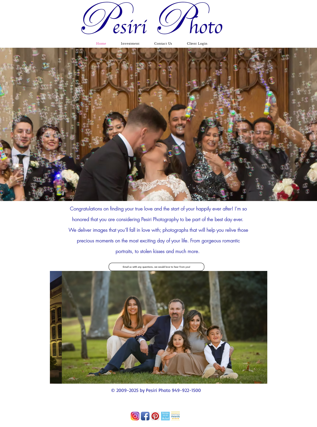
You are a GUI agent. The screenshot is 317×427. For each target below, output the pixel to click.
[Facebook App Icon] (145, 416)
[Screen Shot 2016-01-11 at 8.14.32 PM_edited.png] (175, 416)
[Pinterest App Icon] (155, 416)
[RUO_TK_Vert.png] (165, 416)
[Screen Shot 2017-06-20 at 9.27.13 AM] (135, 416)
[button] (158, 327)
